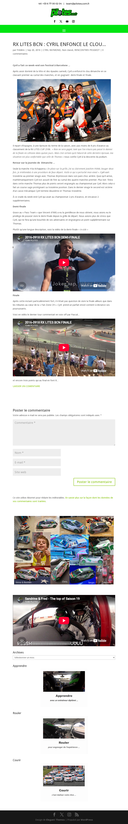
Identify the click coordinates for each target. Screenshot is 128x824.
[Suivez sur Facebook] (54, 21)
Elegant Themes (55, 819)
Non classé (67, 49)
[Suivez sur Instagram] (73, 21)
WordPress (87, 819)
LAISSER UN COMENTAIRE (26, 386)
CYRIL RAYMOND (52, 49)
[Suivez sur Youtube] (67, 21)
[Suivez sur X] (60, 21)
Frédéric (21, 49)
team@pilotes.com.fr (77, 3)
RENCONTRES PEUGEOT (87, 49)
